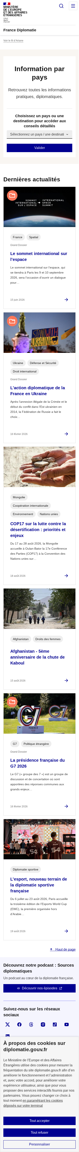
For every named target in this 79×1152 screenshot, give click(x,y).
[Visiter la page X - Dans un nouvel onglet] (7, 1024)
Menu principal (73, 6)
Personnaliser (39, 1144)
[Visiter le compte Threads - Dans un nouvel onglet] (31, 1024)
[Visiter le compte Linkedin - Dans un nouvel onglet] (7, 1036)
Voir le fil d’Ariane (13, 40)
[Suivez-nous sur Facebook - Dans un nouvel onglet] (19, 1024)
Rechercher (61, 6)
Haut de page (65, 949)
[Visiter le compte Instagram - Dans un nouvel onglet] (43, 1024)
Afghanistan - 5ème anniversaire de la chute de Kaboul (37, 657)
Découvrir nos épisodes (39, 988)
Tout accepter (39, 1121)
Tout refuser (39, 1132)
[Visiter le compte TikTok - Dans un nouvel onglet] (55, 1024)
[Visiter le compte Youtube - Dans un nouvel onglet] (66, 1024)
